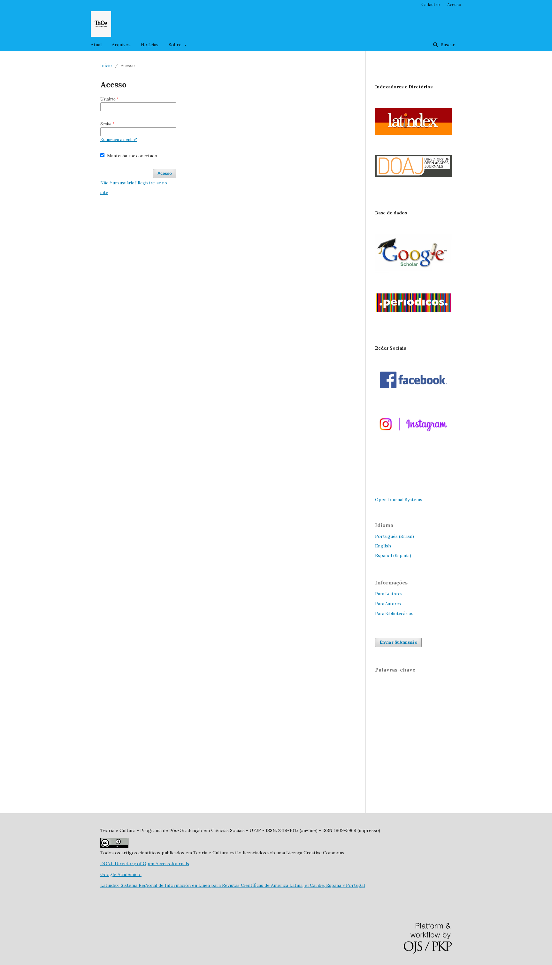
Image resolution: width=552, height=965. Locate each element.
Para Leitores (388, 594)
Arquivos (121, 45)
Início (106, 65)
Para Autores (388, 603)
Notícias (149, 45)
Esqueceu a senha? (118, 139)
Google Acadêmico (121, 874)
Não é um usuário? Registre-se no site (133, 187)
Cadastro (430, 4)
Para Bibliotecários (394, 613)
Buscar (447, 45)
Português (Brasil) (394, 536)
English (383, 546)
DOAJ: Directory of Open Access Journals (144, 863)
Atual (96, 45)
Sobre (176, 45)
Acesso (454, 4)
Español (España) (393, 555)
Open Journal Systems (398, 499)
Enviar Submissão (398, 642)
